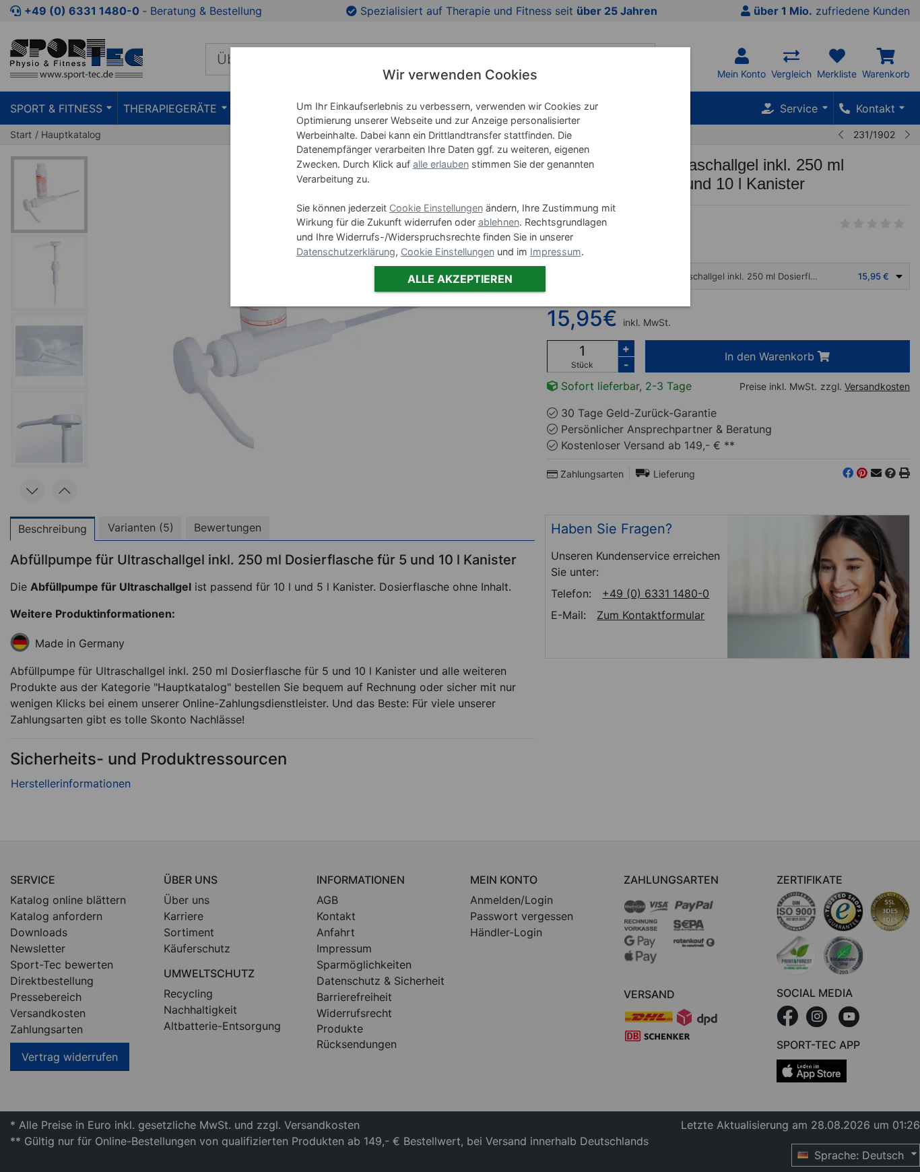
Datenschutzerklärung (345, 251)
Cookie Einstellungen (436, 208)
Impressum (555, 251)
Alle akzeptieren (460, 279)
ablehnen (498, 222)
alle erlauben (441, 164)
